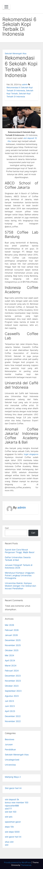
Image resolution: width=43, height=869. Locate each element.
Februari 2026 (12, 630)
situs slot (9, 842)
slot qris (8, 817)
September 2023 (13, 691)
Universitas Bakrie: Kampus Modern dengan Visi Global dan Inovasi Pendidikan (20, 586)
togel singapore (31, 454)
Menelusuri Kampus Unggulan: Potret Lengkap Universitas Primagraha (20, 575)
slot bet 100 (10, 812)
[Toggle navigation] (6, 6)
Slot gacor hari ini (13, 788)
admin (25, 84)
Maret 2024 (10, 665)
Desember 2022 (13, 716)
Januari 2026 (11, 635)
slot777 (8, 808)
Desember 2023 (13, 676)
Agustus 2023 (12, 696)
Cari (7, 528)
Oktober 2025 (11, 650)
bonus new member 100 (16, 802)
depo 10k (9, 827)
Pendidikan (10, 749)
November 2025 (13, 645)
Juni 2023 (10, 706)
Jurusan (9, 744)
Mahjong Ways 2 (13, 777)
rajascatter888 (12, 805)
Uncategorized (12, 759)
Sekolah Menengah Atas (15, 53)
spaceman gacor (13, 822)
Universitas (10, 765)
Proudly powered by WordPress (17, 862)
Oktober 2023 (12, 686)
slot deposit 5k (12, 799)
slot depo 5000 (12, 832)
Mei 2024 (9, 655)
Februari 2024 (12, 670)
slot (6, 845)
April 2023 (10, 711)
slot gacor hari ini (13, 837)
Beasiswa (9, 739)
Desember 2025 (13, 640)
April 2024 (10, 660)
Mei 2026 (9, 625)
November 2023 (13, 681)
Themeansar (26, 865)
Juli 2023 (9, 701)
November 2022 (13, 721)
